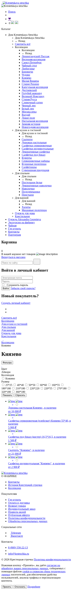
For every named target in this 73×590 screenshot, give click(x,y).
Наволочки (28, 188)
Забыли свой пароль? (23, 288)
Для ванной (8, 330)
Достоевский (29, 90)
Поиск (12, 11)
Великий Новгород (33, 96)
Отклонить (20, 587)
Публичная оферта (19, 515)
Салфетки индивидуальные (38, 148)
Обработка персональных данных (27, 521)
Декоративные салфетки (36, 151)
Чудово (26, 74)
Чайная (12, 225)
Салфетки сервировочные (37, 145)
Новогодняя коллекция (35, 127)
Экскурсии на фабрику (21, 222)
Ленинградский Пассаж (35, 56)
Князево (26, 77)
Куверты (27, 157)
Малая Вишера (30, 80)
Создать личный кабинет (15, 302)
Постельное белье (32, 182)
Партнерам (14, 234)
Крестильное (22, 216)
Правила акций (17, 512)
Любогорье (28, 68)
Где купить (14, 228)
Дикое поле (28, 117)
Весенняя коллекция (33, 59)
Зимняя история (31, 124)
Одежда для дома (25, 213)
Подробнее (34, 586)
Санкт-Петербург (32, 62)
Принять (7, 587)
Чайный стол (29, 65)
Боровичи (27, 71)
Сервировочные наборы (36, 160)
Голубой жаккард (32, 93)
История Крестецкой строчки (25, 485)
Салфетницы (29, 167)
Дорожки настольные (34, 142)
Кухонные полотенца (34, 164)
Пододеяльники (31, 191)
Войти (6, 288)
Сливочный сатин (32, 102)
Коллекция (7, 375)
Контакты (14, 231)
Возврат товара (17, 505)
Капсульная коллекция (35, 87)
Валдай (26, 114)
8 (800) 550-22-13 (18, 547)
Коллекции (7, 320)
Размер (5, 381)
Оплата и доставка (19, 502)
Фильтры (7, 362)
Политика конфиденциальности (26, 518)
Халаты (26, 207)
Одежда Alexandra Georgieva (24, 219)
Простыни (28, 194)
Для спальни (8, 327)
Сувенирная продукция (35, 170)
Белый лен (28, 108)
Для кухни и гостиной (14, 324)
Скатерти (27, 139)
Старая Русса (29, 99)
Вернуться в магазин (13, 257)
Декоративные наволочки (37, 185)
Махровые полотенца (34, 210)
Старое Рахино (30, 84)
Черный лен (29, 105)
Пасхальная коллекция (35, 120)
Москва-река (29, 111)
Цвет (4, 368)
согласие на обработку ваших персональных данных (30, 567)
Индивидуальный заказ (21, 508)
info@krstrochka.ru (18, 553)
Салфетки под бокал (33, 154)
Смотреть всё (22, 44)
